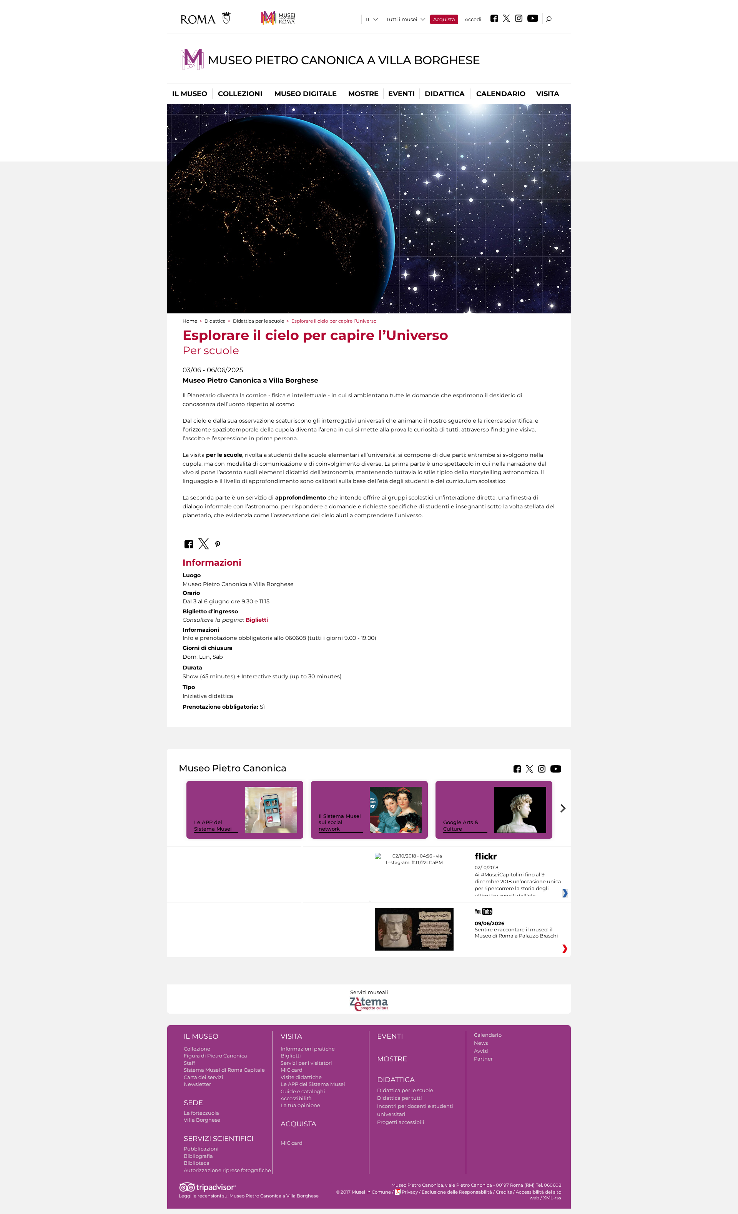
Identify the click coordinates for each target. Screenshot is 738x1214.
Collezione (197, 1049)
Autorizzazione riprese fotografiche (227, 1170)
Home (190, 321)
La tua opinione (300, 1105)
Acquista (444, 19)
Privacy (410, 1192)
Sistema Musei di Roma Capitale (224, 1070)
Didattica (445, 94)
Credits (504, 1192)
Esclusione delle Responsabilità (457, 1192)
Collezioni (240, 94)
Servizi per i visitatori (306, 1063)
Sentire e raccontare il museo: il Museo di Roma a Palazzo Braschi (516, 932)
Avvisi (481, 1051)
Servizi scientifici (218, 1138)
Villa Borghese (202, 1120)
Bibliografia (198, 1156)
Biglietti (257, 619)
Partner (483, 1059)
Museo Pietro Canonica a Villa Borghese (344, 60)
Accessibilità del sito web (538, 1195)
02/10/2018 (518, 882)
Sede (193, 1102)
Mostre (363, 94)
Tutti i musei (401, 19)
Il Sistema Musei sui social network (340, 822)
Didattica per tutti (399, 1098)
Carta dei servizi (203, 1077)
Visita (547, 94)
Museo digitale (305, 94)
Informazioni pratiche (308, 1049)
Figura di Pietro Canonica (215, 1055)
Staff (189, 1063)
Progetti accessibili (400, 1122)
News (481, 1043)
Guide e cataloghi (303, 1091)
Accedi (473, 19)
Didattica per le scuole (258, 321)
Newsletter (197, 1084)
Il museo (189, 94)
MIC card (292, 1070)
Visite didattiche (301, 1077)
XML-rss (552, 1198)
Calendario (500, 94)
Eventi (401, 94)
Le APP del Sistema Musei (213, 825)
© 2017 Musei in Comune (363, 1192)
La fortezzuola (201, 1113)
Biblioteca (196, 1163)
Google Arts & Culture (460, 825)
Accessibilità (296, 1098)
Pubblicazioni (201, 1149)
